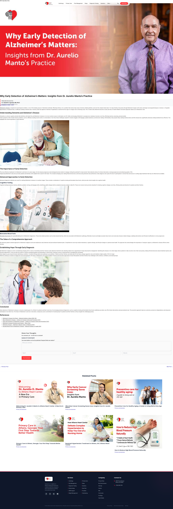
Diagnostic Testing (94, 3)
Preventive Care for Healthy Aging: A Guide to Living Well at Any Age (138, 406)
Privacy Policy (101, 481)
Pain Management (78, 3)
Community (100, 493)
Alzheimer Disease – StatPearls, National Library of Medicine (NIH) (19, 324)
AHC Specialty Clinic (5, 0)
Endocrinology (72, 488)
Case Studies (101, 498)
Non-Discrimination (102, 483)
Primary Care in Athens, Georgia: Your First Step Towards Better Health (38, 444)
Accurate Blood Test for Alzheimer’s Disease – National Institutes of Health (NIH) (22, 326)
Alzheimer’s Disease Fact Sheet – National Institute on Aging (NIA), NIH (19, 318)
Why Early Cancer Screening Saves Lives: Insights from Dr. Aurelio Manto (87, 406)
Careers (100, 488)
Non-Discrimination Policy (118, 505)
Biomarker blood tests (5, 236)
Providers (84, 490)
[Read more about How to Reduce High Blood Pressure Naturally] (138, 431)
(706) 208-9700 (119, 485)
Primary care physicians (21, 409)
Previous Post (4, 366)
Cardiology (61, 3)
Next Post (170, 366)
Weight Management (73, 493)
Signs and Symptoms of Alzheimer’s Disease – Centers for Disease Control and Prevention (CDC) (26, 321)
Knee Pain (84, 488)
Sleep (86, 3)
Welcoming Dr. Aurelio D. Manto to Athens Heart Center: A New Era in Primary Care (39, 406)
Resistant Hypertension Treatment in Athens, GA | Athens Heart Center (87, 444)
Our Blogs (100, 495)
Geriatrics (103, 3)
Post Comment (26, 358)
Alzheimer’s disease (5, 108)
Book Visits (124, 3)
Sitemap (100, 485)
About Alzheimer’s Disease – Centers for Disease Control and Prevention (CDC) (21, 320)
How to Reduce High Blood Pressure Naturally (130, 450)
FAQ (99, 490)
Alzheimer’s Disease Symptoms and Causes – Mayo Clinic (16, 323)
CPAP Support (72, 490)
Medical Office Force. (79, 505)
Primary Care (69, 3)
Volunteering (85, 493)
